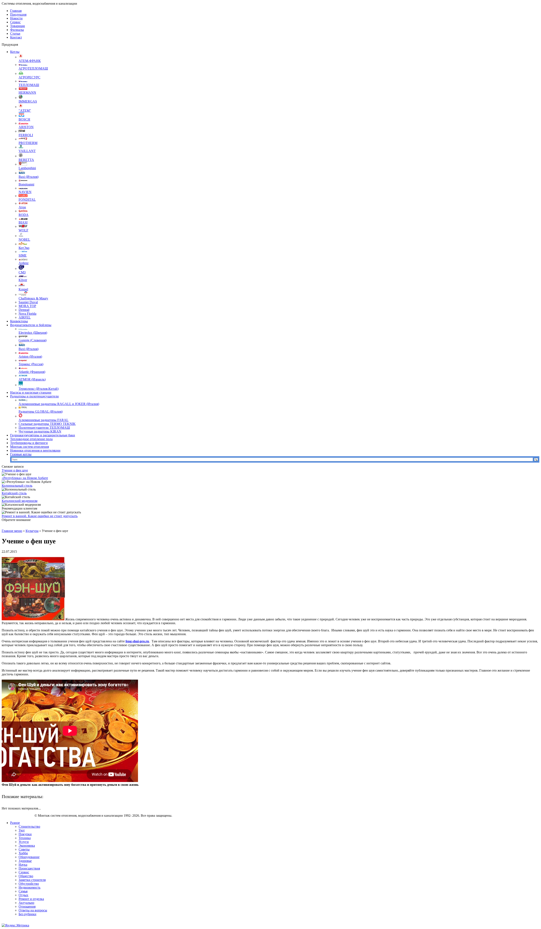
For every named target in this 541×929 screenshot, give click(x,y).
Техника (25, 838)
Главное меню (12, 531)
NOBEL (24, 239)
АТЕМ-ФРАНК (30, 61)
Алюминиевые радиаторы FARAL (43, 420)
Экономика (27, 845)
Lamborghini (27, 168)
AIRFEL (25, 317)
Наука (23, 864)
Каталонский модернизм (19, 501)
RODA (24, 215)
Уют (22, 830)
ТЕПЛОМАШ (29, 85)
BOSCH (24, 119)
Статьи (15, 33)
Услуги (24, 842)
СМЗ (22, 272)
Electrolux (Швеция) (33, 332)
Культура (32, 531)
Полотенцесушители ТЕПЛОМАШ (44, 427)
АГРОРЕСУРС (29, 77)
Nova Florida (27, 313)
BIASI (23, 222)
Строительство (29, 826)
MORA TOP (27, 306)
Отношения (27, 906)
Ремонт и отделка (31, 899)
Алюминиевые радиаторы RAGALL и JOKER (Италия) (59, 404)
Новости (16, 18)
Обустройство (29, 883)
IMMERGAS (28, 101)
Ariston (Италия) (30, 356)
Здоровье (25, 861)
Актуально (26, 902)
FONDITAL (27, 199)
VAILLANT (27, 151)
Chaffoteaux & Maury (33, 298)
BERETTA (26, 160)
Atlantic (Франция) (32, 372)
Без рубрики (27, 914)
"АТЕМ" (25, 110)
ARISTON (26, 127)
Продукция (18, 14)
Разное (15, 823)
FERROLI (26, 135)
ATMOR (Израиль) (32, 379)
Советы (24, 849)
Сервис (15, 22)
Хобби (23, 853)
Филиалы (17, 30)
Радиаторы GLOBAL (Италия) (41, 411)
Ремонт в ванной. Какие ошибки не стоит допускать (40, 516)
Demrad (24, 310)
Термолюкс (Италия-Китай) (39, 388)
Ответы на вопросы (33, 910)
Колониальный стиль (17, 485)
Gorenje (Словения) (32, 340)
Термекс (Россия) (31, 364)
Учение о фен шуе (15, 470)
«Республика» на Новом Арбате (25, 478)
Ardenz (24, 263)
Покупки (25, 834)
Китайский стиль (14, 493)
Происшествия (29, 868)
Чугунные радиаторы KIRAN (40, 431)
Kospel (23, 289)
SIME (23, 255)
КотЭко (24, 248)
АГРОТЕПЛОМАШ (33, 68)
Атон (22, 207)
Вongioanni (26, 184)
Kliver (23, 280)
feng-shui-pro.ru (137, 641)
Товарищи (17, 26)
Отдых (23, 895)
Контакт (16, 37)
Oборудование (29, 857)
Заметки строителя (32, 880)
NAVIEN (25, 192)
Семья (23, 891)
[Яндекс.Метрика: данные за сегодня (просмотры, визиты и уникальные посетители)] (15, 925)
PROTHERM (28, 143)
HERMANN (27, 92)
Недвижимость (29, 887)
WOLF (23, 230)
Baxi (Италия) (28, 177)
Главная (16, 10)
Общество (26, 876)
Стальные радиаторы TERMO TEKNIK (47, 424)
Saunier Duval (28, 302)
